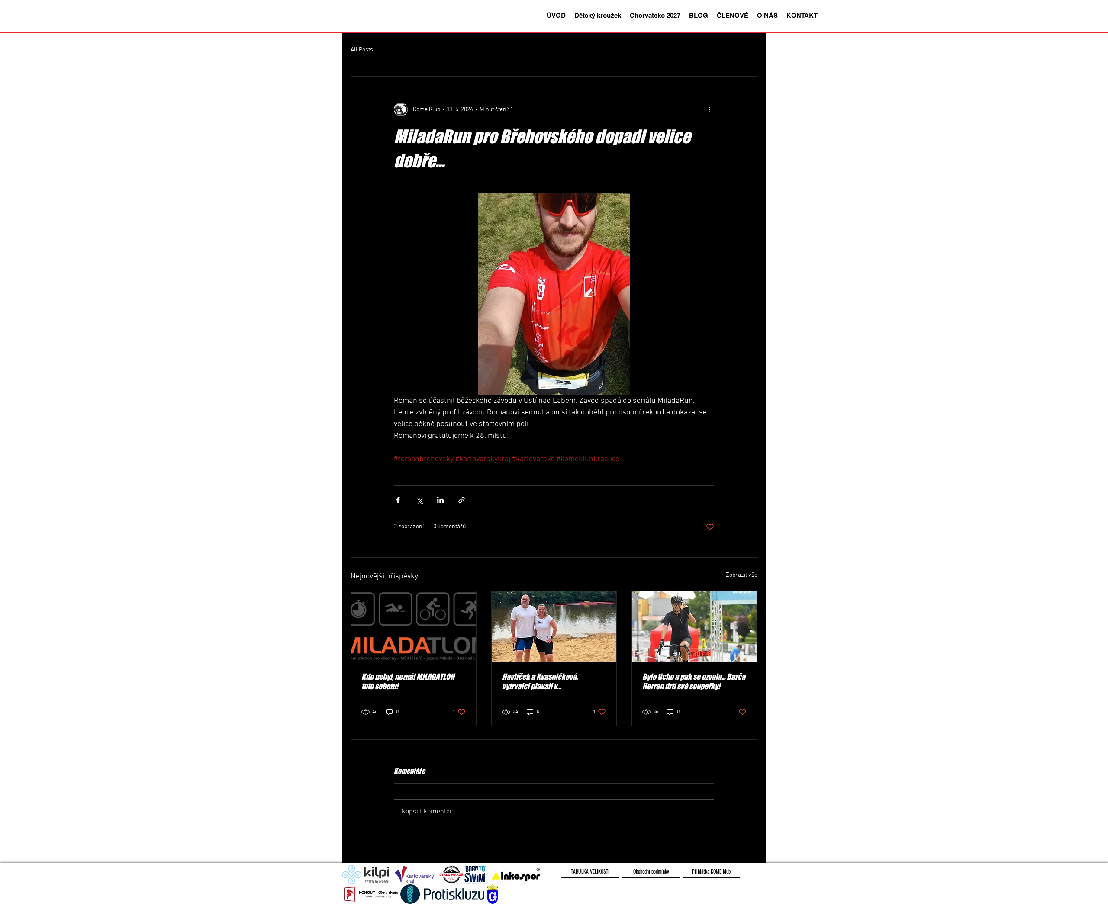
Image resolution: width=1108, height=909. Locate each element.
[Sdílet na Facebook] (398, 500)
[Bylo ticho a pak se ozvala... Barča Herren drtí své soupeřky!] (694, 626)
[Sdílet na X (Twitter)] (419, 500)
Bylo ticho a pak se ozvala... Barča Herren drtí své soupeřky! (693, 681)
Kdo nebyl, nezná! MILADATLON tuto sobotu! (407, 681)
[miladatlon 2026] (413, 626)
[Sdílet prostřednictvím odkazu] (461, 500)
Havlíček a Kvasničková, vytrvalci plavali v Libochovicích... (540, 681)
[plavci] (554, 626)
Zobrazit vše (741, 575)
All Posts (362, 50)
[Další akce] (709, 109)
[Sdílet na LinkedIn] (440, 500)
